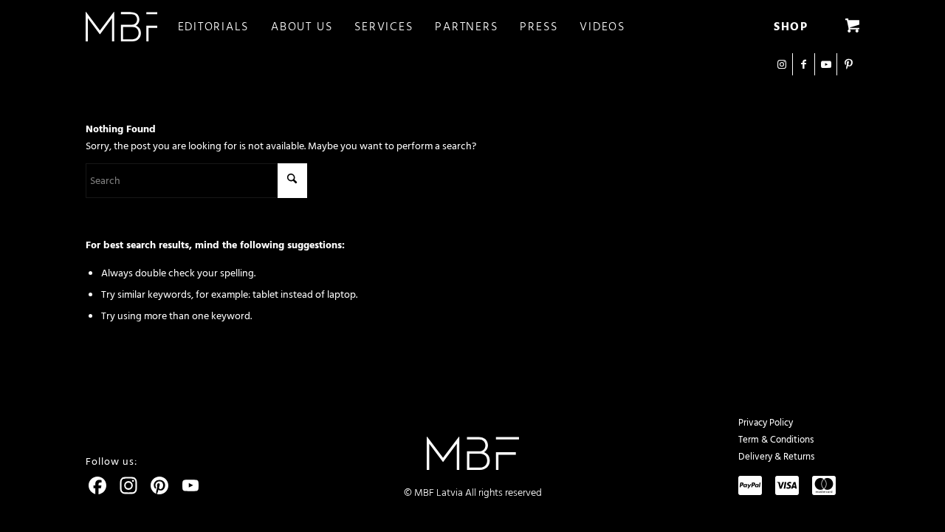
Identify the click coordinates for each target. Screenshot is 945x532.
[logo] (121, 26)
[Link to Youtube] (825, 64)
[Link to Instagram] (781, 64)
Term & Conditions (776, 440)
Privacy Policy (765, 423)
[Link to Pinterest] (848, 64)
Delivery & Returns (776, 457)
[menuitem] (225, 26)
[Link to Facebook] (803, 64)
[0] (852, 26)
